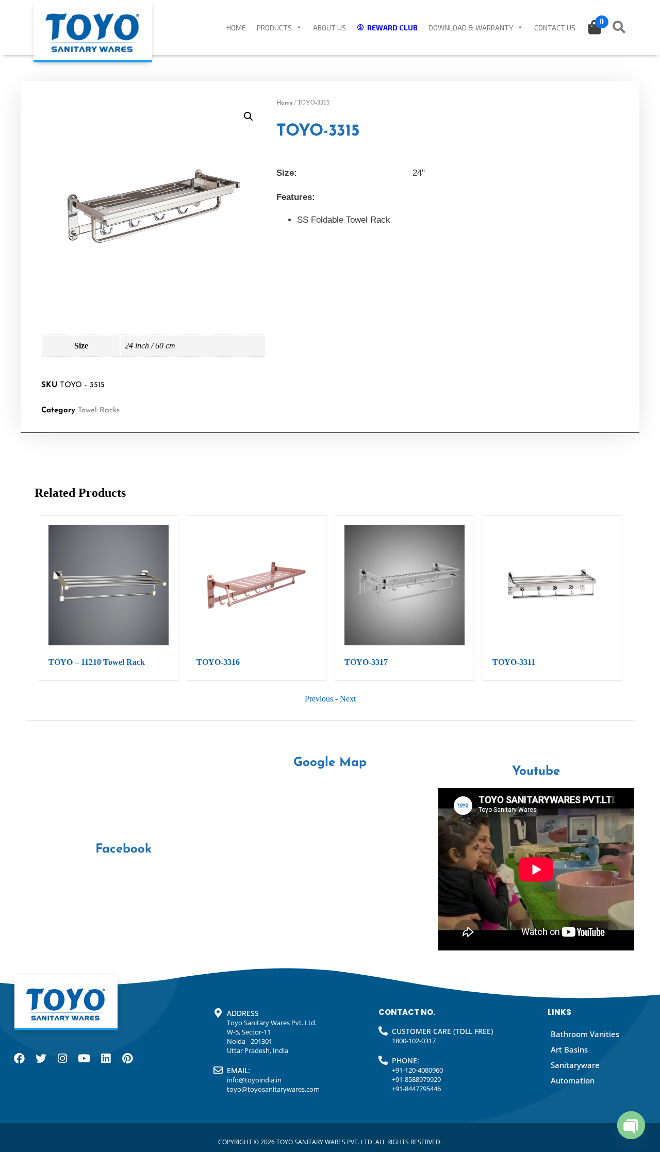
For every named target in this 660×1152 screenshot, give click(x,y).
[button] (248, 116)
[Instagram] (62, 1058)
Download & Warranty (470, 27)
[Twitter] (41, 1058)
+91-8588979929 (416, 1079)
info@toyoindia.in (254, 1079)
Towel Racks (99, 410)
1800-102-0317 (414, 1040)
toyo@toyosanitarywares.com (273, 1089)
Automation (573, 1080)
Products (274, 27)
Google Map (330, 763)
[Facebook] (19, 1058)
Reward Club (392, 27)
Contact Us (554, 27)
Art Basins (569, 1049)
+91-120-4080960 (417, 1070)
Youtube (536, 771)
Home (236, 27)
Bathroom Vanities (585, 1034)
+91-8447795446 (416, 1088)
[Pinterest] (127, 1058)
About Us (329, 27)
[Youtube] (84, 1058)
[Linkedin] (106, 1058)
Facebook (123, 849)
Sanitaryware (575, 1065)
